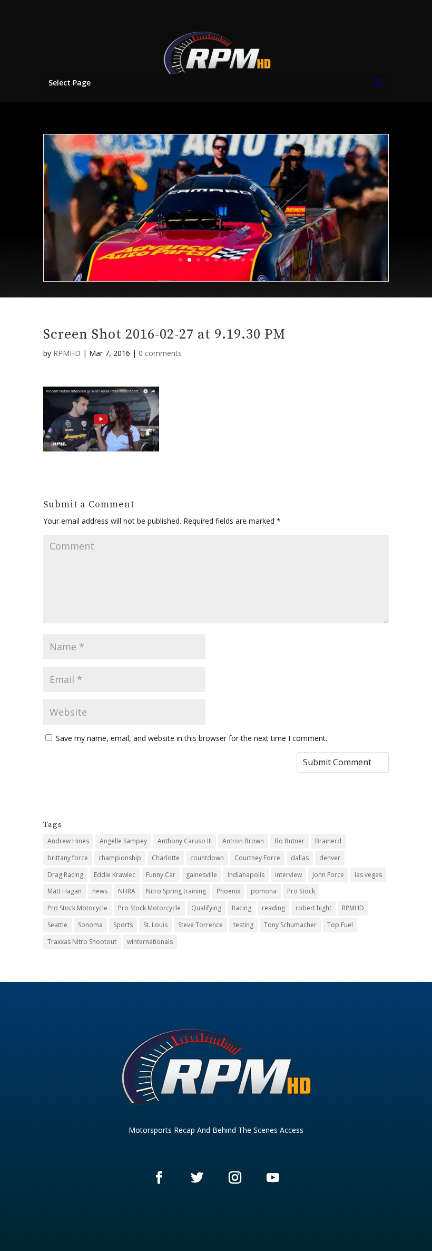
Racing (241, 907)
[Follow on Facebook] (159, 1177)
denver (329, 857)
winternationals (150, 941)
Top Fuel (340, 924)
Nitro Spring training (176, 891)
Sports (123, 924)
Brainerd (328, 840)
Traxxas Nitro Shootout (81, 941)
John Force (328, 874)
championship (120, 857)
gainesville (201, 874)
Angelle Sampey (123, 840)
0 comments (160, 353)
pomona (264, 891)
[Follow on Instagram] (235, 1177)
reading (273, 907)
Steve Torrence (200, 924)
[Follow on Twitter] (197, 1177)
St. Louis (155, 924)
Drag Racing (65, 874)
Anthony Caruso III (185, 840)
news (99, 891)
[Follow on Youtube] (273, 1177)
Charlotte (166, 857)
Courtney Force (257, 857)
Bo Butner (289, 840)
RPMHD (67, 353)
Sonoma (90, 924)
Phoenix (228, 891)
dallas (300, 857)
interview (288, 874)
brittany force (67, 857)
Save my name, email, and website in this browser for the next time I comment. (191, 738)
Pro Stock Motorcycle (149, 907)
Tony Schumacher (290, 924)
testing (243, 924)
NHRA (126, 891)
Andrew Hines (68, 840)
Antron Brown (243, 840)
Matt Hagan (64, 891)
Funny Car (160, 874)
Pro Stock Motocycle (77, 907)
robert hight (313, 907)
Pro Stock (301, 891)
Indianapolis (246, 874)
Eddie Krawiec (114, 874)
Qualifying (206, 907)
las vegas (368, 874)
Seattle (57, 924)
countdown (207, 857)
